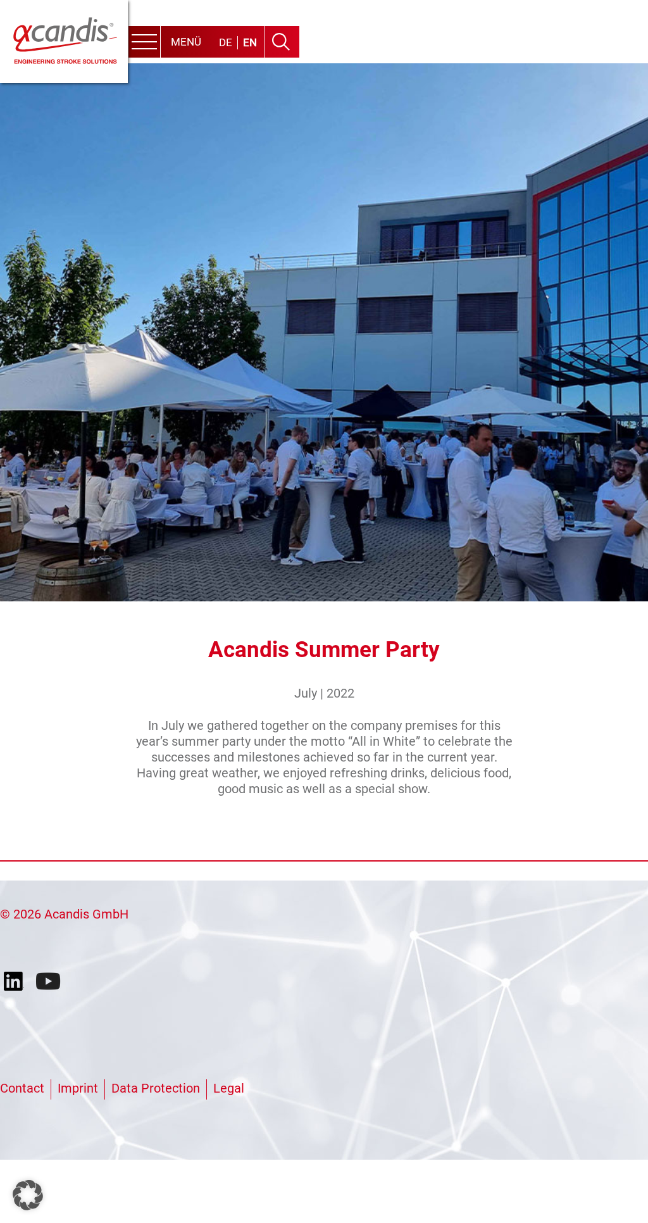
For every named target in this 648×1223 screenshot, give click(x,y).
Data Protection (155, 1088)
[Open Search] (281, 42)
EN (250, 42)
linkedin (16, 982)
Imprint (78, 1088)
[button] (28, 1195)
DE (225, 42)
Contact (22, 1088)
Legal (228, 1088)
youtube (49, 982)
